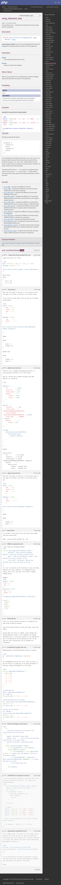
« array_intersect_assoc (36, 7)
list (46, 172)
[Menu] (58, 2)
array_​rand (48, 101)
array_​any (48, 21)
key (46, 164)
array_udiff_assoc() (9, 202)
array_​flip (48, 55)
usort (47, 199)
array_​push (48, 99)
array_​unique (49, 138)
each (47, 202)
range (47, 183)
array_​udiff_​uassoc (50, 126)
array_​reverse (49, 111)
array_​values (49, 141)
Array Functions (7, 10)
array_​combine (49, 31)
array (25, 37)
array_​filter (48, 48)
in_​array (48, 162)
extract (47, 160)
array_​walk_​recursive (49, 146)
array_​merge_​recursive (49, 89)
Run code (5, 133)
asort (47, 151)
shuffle (47, 189)
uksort (47, 197)
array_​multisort (49, 92)
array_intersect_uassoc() (11, 225)
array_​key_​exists (50, 74)
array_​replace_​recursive (49, 108)
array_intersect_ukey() (10, 231)
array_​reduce (49, 103)
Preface (4, 7)
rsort (47, 187)
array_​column (49, 29)
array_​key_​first (49, 76)
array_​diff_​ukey (49, 42)
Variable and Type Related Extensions (13, 9)
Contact (46, 879)
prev (47, 181)
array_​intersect (49, 57)
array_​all (48, 19)
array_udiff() (7, 188)
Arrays (26, 9)
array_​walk (48, 143)
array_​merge (49, 86)
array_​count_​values (50, 32)
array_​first (48, 53)
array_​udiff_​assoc (50, 124)
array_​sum (48, 120)
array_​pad (48, 94)
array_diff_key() (8, 211)
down (6, 255)
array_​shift (48, 115)
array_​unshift (49, 139)
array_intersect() (8, 219)
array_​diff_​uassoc (50, 40)
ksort (47, 170)
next (47, 178)
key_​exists (48, 166)
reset (47, 185)
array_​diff (48, 34)
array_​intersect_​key (51, 63)
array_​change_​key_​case (50, 24)
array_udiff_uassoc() (9, 206)
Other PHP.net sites (8, 883)
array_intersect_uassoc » (52, 7)
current (47, 157)
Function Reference (13, 7)
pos (46, 180)
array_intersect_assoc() (10, 221)
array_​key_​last (49, 78)
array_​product (49, 97)
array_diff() (7, 187)
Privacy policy (20, 883)
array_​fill (48, 44)
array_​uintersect (50, 128)
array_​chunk (49, 27)
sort (47, 193)
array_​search (49, 113)
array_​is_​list (49, 73)
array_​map (48, 84)
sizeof (47, 191)
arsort (47, 149)
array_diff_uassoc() (9, 196)
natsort (47, 176)
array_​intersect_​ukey (50, 70)
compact (48, 153)
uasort (47, 195)
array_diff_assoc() (9, 192)
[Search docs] (55, 2)
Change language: (24, 15)
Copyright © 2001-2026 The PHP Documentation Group (18, 879)
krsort (47, 168)
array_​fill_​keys (49, 46)
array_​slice (48, 117)
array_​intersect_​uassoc (50, 66)
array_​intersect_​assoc (50, 60)
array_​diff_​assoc (50, 36)
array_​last (48, 82)
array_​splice (49, 118)
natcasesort (49, 174)
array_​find (48, 50)
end (46, 159)
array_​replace (49, 105)
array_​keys (48, 80)
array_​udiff (48, 122)
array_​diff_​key (49, 38)
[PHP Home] (4, 2)
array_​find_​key (49, 52)
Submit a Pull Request (27, 243)
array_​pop (48, 95)
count (47, 155)
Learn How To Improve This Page (11, 243)
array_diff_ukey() (8, 215)
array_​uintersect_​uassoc (50, 135)
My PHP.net (39, 879)
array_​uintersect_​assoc (50, 131)
